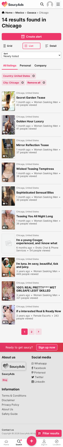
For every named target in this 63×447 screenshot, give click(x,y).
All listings (9, 65)
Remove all (33, 82)
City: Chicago (11, 82)
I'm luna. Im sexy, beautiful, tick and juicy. (37, 265)
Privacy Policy (10, 404)
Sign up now (46, 347)
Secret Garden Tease (30, 97)
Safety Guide (10, 414)
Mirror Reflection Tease (32, 145)
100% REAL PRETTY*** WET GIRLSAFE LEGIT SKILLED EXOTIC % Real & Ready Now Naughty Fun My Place (36, 289)
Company (40, 65)
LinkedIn (39, 381)
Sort (6, 53)
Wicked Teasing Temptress (35, 169)
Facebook (39, 368)
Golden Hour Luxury (30, 121)
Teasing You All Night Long (34, 216)
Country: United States (16, 75)
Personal (25, 65)
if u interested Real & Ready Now (38, 311)
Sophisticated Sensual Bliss (35, 192)
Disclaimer (8, 400)
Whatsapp (40, 363)
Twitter (39, 377)
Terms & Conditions (14, 395)
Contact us (8, 429)
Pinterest (39, 372)
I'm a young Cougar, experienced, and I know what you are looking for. (36, 241)
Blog (5, 380)
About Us (7, 409)
